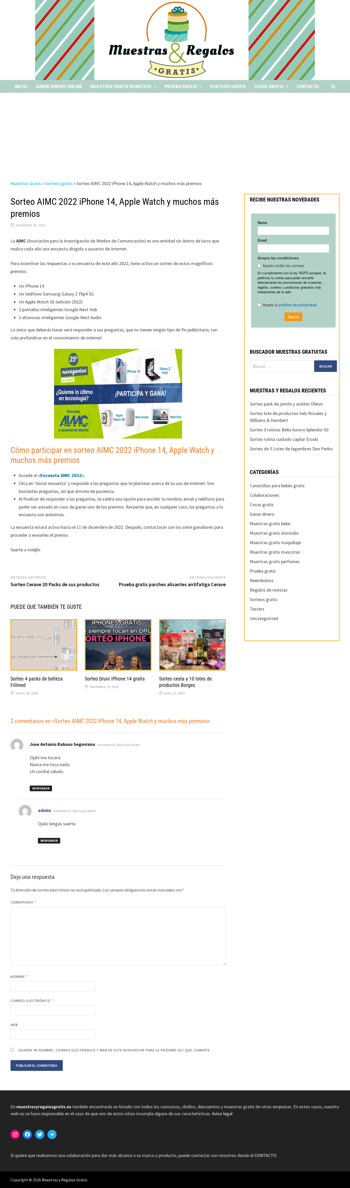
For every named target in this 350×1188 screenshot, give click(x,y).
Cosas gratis (268, 86)
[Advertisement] (175, 131)
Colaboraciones (264, 495)
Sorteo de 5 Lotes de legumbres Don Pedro (291, 449)
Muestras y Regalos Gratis (64, 1179)
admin (44, 810)
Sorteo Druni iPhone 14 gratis (115, 679)
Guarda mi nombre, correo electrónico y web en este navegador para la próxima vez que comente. (114, 1050)
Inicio (21, 86)
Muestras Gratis (26, 183)
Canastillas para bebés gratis (277, 486)
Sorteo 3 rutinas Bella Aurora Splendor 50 (289, 430)
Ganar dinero (262, 514)
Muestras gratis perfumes (275, 561)
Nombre (19, 976)
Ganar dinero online (59, 86)
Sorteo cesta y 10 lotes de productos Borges (185, 682)
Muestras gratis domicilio (120, 86)
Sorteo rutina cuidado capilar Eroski (284, 439)
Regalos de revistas (268, 590)
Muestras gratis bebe (270, 523)
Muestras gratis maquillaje (275, 542)
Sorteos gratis (228, 86)
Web (14, 1024)
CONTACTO (265, 1155)
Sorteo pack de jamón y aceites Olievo (286, 404)
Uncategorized (264, 618)
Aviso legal (222, 1113)
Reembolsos (262, 580)
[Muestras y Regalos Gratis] (175, 40)
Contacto (307, 86)
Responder (40, 788)
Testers (257, 609)
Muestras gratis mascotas (275, 552)
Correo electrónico (32, 1000)
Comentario (23, 902)
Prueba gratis (180, 86)
